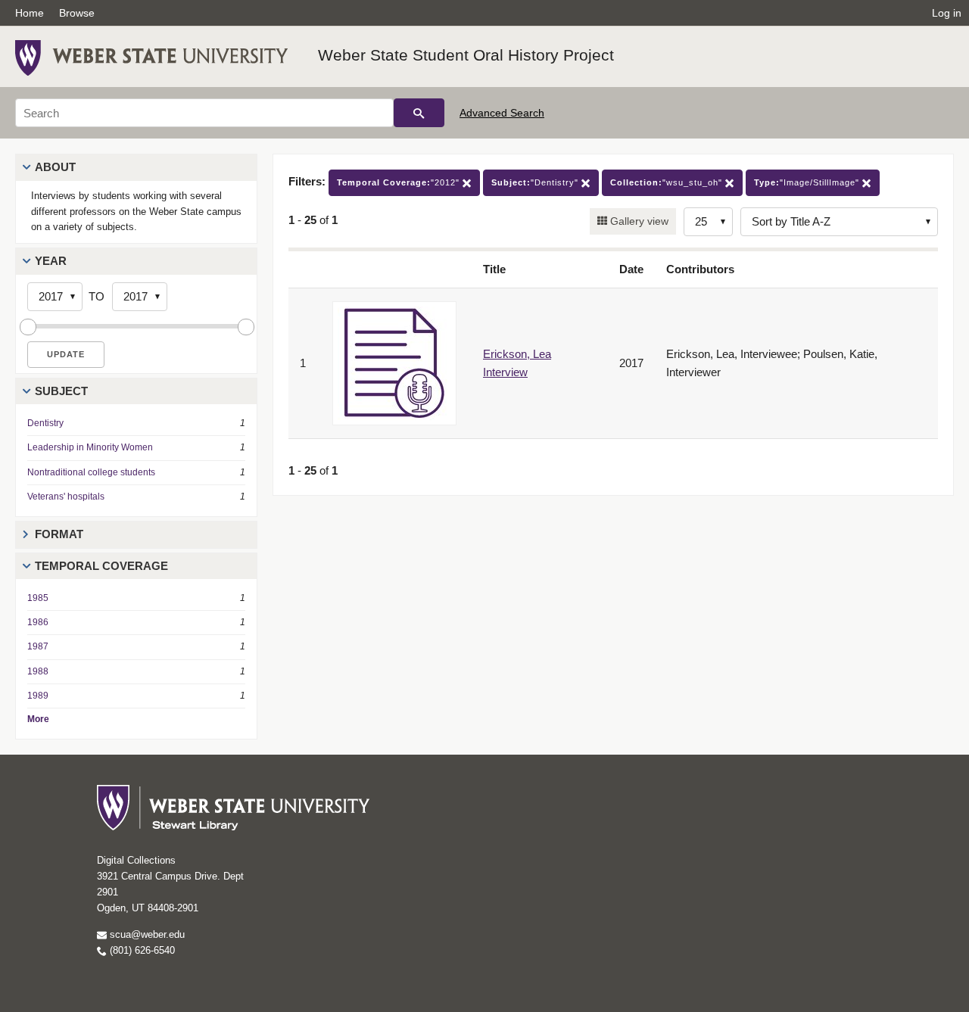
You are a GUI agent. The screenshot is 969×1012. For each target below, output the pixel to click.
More (38, 719)
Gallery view (637, 221)
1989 (37, 695)
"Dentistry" (536, 182)
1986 (37, 622)
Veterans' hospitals (65, 496)
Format (59, 534)
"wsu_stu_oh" (667, 182)
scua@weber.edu (146, 934)
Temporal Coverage (101, 565)
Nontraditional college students (91, 472)
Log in (946, 13)
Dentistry (45, 423)
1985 (37, 598)
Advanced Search (502, 113)
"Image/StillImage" (808, 182)
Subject (61, 391)
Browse (77, 13)
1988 (37, 671)
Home (29, 13)
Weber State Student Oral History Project (466, 55)
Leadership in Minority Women (90, 447)
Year (51, 260)
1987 (37, 646)
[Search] (419, 112)
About (55, 166)
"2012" (400, 182)
